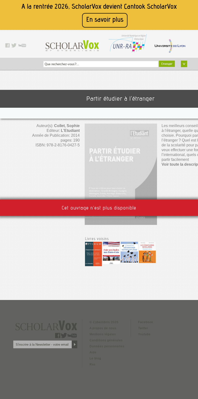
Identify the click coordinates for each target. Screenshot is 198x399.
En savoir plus (104, 20)
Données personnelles (107, 346)
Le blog (95, 358)
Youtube (144, 334)
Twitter (143, 328)
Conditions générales (106, 340)
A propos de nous (103, 328)
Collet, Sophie (67, 126)
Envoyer (166, 64)
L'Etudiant (70, 130)
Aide (93, 352)
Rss (92, 364)
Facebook (145, 322)
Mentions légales (103, 334)
